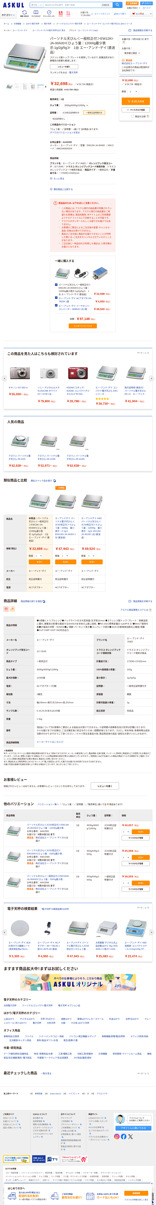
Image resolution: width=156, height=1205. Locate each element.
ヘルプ (148, 8)
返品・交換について (11, 1128)
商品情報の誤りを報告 (31, 601)
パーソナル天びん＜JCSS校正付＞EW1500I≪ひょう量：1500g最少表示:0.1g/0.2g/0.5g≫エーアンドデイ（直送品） (49, 852)
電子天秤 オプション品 (69, 1005)
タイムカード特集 (73, 1173)
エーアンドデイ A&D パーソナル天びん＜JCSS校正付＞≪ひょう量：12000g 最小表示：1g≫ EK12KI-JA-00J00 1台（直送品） (91, 528)
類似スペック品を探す (42, 480)
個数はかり (66, 1019)
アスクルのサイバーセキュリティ (43, 1135)
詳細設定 (105, 5)
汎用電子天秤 (10, 1005)
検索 (117, 5)
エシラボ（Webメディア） (99, 1131)
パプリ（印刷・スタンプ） (98, 1121)
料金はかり (114, 1019)
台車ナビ (46, 1180)
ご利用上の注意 (67, 1131)
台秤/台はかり (132, 1019)
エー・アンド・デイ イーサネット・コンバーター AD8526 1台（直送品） (74, 309)
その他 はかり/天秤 (80, 1023)
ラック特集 (55, 1177)
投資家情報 (37, 1121)
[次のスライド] (46, 86)
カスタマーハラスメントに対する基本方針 (43, 1129)
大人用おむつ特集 (104, 1180)
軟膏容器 (38, 1094)
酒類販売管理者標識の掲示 (71, 1141)
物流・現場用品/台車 (43, 1054)
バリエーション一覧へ (48, 804)
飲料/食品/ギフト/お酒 (47, 1040)
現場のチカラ (33, 1180)
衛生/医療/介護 (71, 1040)
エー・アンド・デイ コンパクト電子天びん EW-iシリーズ (109, 24)
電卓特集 (48, 1173)
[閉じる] (152, 1183)
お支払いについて (10, 1124)
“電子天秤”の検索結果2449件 (55, 909)
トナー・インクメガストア (31, 1173)
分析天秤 (51, 1023)
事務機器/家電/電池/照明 (113, 1036)
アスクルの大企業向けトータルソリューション (99, 1138)
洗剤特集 (105, 1177)
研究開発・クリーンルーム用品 (127, 1054)
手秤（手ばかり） (48, 1019)
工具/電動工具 (65, 1054)
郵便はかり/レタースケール (90, 1019)
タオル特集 (130, 1177)
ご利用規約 (65, 1121)
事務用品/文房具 (11, 1036)
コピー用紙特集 (11, 1173)
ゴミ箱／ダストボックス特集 (75, 1177)
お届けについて (9, 1121)
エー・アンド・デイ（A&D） (88, 30)
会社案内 (36, 1118)
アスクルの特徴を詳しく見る (136, 1200)
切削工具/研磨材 (85, 1054)
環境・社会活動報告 (40, 1124)
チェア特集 (43, 1177)
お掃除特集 (94, 1177)
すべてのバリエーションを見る (65, 132)
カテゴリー (7, 15)
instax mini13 (55, 1094)
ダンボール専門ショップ (15, 1180)
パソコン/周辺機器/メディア (82, 1036)
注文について (8, 1118)
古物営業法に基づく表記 (71, 1134)
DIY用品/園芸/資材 (82, 1057)
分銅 (63, 1023)
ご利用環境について (69, 1128)
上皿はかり (9, 1019)
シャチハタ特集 (134, 1180)
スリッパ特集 (117, 1177)
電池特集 (59, 1173)
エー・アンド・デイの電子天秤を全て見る (48, 30)
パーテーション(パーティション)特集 (20, 1177)
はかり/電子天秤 (32, 24)
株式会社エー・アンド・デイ (134, 63)
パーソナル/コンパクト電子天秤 (69, 24)
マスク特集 (89, 1180)
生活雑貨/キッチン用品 (20, 1040)
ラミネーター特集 (90, 1173)
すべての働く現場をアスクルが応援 (67, 1180)
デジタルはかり (27, 1019)
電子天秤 (47, 24)
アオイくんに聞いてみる (133, 1128)
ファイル (29, 1036)
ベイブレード (74, 1094)
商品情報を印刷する (142, 30)
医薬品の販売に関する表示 (71, 1148)
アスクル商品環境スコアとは (134, 610)
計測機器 (17, 24)
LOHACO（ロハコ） (96, 1118)
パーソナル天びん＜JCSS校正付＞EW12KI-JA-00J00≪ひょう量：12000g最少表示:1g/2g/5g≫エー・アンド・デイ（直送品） (48, 827)
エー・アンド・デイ (20, 30)
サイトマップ (66, 1118)
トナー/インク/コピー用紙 (51, 1036)
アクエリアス (102, 1094)
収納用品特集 (119, 1180)
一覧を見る (46, 1073)
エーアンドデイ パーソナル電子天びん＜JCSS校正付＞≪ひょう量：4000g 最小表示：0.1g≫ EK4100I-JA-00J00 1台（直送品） (65, 528)
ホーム (6, 24)
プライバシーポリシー (70, 1124)
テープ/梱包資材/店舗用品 (16, 1054)
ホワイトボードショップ (111, 1173)
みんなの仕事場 (95, 1127)
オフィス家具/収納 (139, 1036)
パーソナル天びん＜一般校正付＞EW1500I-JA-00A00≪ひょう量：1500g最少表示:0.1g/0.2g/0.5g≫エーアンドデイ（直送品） (49, 878)
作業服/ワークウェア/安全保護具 (52, 1057)
